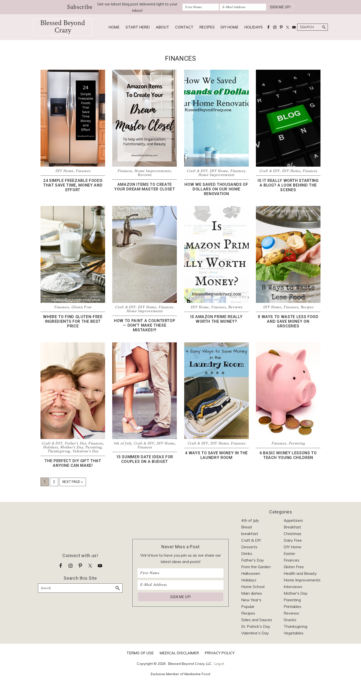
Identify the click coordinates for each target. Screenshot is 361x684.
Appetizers (293, 520)
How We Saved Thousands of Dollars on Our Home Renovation (216, 189)
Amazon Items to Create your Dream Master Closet (144, 186)
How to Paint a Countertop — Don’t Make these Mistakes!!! (144, 325)
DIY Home (64, 171)
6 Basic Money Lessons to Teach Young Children (288, 455)
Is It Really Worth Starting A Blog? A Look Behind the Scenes (288, 185)
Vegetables (294, 632)
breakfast (249, 533)
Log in (219, 663)
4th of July (122, 443)
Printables (292, 606)
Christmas (292, 533)
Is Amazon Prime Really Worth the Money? (216, 319)
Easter (289, 553)
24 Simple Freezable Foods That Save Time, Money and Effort (72, 185)
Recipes (307, 307)
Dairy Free (293, 540)
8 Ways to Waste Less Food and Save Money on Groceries (288, 321)
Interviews (293, 586)
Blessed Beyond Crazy (62, 26)
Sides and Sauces (256, 619)
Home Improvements (152, 171)
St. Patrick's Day (255, 626)
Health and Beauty (300, 573)
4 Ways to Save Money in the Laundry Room (216, 455)
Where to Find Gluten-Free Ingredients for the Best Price (72, 321)
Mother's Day (71, 447)
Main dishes (251, 593)
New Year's (251, 599)
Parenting (93, 447)
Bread (246, 526)
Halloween (250, 573)
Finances (83, 171)
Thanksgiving (58, 451)
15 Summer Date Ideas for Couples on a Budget (144, 459)
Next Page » (72, 483)
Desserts (249, 546)
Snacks (290, 619)
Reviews (145, 174)
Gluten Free (81, 307)
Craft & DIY (197, 171)
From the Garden (256, 566)
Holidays (50, 447)
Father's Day (75, 443)
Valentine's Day (85, 451)
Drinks (246, 553)
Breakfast (292, 526)
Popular (247, 606)
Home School (252, 586)
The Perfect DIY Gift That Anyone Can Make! (72, 463)
